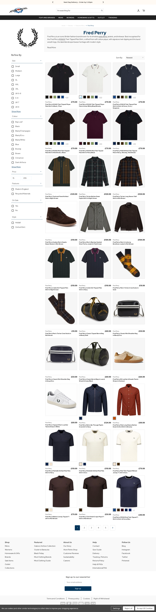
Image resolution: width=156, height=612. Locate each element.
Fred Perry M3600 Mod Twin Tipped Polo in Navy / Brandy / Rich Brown (125, 151)
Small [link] (17, 66)
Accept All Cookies (145, 608)
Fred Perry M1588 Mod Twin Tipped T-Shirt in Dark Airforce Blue (126, 518)
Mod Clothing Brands (42, 557)
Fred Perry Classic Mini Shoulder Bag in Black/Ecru (125, 334)
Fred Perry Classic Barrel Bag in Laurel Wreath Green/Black (92, 380)
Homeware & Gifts (12, 553)
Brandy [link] (18, 149)
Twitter (125, 557)
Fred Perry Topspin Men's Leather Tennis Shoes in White (56, 426)
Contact (96, 546)
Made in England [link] (21, 189)
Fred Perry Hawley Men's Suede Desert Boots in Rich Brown (56, 243)
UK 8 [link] (17, 107)
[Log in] (138, 11)
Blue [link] (17, 144)
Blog (124, 546)
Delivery (96, 553)
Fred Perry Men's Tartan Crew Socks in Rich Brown (58, 334)
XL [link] (16, 80)
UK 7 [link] (17, 102)
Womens (8, 549)
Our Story (67, 546)
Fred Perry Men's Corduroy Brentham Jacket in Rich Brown (123, 243)
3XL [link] (17, 89)
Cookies (86, 598)
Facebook (126, 553)
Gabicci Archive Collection (45, 546)
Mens (7, 546)
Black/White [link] (20, 140)
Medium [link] (18, 71)
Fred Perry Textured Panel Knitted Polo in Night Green (56, 197)
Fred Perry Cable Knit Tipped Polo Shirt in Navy (90, 289)
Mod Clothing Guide (42, 560)
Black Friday (39, 553)
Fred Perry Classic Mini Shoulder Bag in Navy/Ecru (57, 380)
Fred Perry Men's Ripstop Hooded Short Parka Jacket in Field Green (90, 243)
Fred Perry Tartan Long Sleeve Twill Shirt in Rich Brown (125, 197)
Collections (9, 568)
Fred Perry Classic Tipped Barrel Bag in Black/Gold (91, 334)
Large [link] (17, 75)
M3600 (62, 39)
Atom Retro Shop (70, 549)
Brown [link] (17, 153)
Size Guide (97, 549)
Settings (116, 608)
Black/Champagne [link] (22, 131)
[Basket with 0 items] (144, 11)
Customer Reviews (71, 553)
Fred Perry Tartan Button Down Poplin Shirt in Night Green (89, 197)
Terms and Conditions (56, 598)
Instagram (126, 549)
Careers (66, 560)
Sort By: (119, 58)
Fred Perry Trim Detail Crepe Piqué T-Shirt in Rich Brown (91, 517)
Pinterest (125, 560)
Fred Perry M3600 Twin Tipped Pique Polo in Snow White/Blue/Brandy (91, 105)
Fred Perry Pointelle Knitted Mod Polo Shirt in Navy (57, 472)
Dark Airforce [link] (20, 162)
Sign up (78, 588)
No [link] (16, 210)
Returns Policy (98, 560)
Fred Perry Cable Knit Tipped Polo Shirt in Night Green (56, 289)
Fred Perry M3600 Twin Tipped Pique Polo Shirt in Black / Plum (57, 105)
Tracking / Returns (100, 557)
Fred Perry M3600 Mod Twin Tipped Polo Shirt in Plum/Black (91, 151)
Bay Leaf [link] (18, 122)
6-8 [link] (16, 98)
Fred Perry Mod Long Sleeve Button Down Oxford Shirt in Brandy (125, 426)
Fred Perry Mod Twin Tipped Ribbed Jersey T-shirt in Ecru (125, 472)
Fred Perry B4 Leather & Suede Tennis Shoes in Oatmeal (125, 380)
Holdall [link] (18, 222)
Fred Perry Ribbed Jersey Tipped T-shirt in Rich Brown (57, 517)
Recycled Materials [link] (22, 193)
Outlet (7, 564)
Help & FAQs (98, 564)
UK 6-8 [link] (18, 93)
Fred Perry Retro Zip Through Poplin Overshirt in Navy (91, 426)
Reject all (128, 608)
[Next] (112, 527)
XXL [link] (17, 84)
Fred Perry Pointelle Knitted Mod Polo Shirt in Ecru (91, 472)
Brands (8, 557)
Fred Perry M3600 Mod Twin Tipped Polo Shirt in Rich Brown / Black (57, 151)
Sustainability (68, 557)
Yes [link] (16, 206)
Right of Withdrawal (101, 598)
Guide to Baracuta (41, 549)
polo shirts (103, 36)
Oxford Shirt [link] (20, 227)
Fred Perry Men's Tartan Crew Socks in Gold (126, 289)
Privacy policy (73, 598)
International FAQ (100, 568)
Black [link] (17, 126)
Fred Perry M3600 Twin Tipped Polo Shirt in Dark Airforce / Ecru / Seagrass (125, 106)
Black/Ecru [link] (19, 135)
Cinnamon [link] (19, 158)
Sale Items (9, 560)
